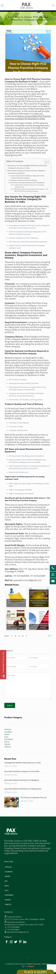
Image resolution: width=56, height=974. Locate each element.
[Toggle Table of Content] (45, 162)
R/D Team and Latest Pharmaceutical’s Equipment (28, 183)
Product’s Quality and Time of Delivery (24, 180)
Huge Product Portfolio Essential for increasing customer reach (29, 186)
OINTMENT (9, 895)
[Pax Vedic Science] (26, 5)
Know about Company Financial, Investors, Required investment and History (26, 171)
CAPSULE (8, 867)
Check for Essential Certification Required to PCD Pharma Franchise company (27, 177)
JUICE (7, 886)
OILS (6, 890)
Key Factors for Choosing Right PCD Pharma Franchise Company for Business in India (27, 166)
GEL (6, 881)
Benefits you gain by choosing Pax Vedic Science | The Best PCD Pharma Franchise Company (31, 190)
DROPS (7, 876)
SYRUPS (8, 900)
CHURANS (9, 871)
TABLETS (8, 904)
